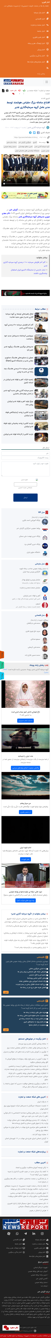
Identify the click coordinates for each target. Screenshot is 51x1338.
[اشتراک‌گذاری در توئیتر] (34, 133)
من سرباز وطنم (25, 803)
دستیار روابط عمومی (10, 146)
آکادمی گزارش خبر (41, 1278)
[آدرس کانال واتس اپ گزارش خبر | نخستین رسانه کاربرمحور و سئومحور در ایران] (17, 1233)
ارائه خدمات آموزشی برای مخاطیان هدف (32, 981)
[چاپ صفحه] (6, 90)
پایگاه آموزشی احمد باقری (31, 520)
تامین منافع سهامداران (25, 146)
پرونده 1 (2, 655)
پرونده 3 (2, 676)
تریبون (38, 603)
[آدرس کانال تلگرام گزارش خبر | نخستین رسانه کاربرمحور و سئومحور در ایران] (25, 1233)
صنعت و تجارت (44, 90)
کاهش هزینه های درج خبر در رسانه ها (33, 987)
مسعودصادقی (35, 639)
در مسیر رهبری (25, 812)
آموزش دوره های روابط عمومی (37, 1271)
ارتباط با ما (44, 1286)
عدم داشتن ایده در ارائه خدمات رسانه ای (32, 1019)
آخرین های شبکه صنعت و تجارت (32, 1096)
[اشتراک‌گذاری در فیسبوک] (37, 133)
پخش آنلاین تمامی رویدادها (36, 978)
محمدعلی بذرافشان (33, 623)
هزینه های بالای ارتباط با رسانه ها (35, 1012)
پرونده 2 (2, 665)
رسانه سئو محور (12, 142)
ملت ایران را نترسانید (25, 756)
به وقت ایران (41, 1101)
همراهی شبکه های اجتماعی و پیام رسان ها (32, 972)
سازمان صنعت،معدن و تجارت (30, 587)
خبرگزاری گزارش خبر (25, 142)
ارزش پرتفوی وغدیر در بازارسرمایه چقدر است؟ (30, 947)
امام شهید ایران (25, 847)
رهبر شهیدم (26, 859)
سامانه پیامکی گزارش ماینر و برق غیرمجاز (32, 1043)
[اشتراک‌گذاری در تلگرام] (30, 133)
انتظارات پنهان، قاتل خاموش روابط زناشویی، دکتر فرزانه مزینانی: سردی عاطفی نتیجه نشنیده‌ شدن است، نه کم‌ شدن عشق (27, 1076)
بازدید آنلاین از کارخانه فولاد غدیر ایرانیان (18, 434)
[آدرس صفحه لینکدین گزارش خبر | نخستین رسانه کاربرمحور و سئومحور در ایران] (34, 1233)
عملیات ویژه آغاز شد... (38, 1134)
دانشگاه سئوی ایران (33, 552)
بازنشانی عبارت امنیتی (25, 487)
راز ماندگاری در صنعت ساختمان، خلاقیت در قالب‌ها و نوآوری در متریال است (25, 5)
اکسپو (35, 142)
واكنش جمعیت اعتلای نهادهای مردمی (25, 768)
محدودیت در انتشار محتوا (37, 1025)
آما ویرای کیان (19, 1331)
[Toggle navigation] (47, 82)
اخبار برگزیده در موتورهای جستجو (32, 1038)
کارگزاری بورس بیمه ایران (31, 571)
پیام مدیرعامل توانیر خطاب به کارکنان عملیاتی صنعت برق (26, 1047)
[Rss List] (26, 67)
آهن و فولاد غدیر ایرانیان (31, 595)
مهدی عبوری (45, 150)
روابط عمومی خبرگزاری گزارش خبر (28, 528)
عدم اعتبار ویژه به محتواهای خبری (35, 1022)
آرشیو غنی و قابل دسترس (37, 975)
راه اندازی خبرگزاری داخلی (37, 968)
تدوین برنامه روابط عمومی (39, 1275)
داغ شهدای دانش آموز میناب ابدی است (25, 712)
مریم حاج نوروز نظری (33, 631)
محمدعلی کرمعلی (34, 647)
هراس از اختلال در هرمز (38, 1210)
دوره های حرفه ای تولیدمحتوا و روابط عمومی (25, 891)
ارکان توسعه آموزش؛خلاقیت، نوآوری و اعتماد (31, 1167)
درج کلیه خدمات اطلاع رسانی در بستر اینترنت (31, 984)
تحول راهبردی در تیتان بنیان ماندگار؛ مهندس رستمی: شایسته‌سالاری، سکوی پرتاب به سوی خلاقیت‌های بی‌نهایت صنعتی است (28, 1196)
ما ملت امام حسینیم (25, 720)
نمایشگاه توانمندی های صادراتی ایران (27, 150)
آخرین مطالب (40, 1162)
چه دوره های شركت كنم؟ (25, 900)
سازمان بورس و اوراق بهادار (31, 579)
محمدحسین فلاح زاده (32, 655)
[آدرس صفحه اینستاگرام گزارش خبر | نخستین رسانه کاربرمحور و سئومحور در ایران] (42, 1233)
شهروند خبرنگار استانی (40, 1267)
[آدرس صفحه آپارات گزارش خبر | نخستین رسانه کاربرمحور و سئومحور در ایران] (9, 1233)
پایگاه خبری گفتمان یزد (32, 544)
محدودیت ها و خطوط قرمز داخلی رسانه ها (32, 1015)
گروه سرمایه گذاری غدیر (36, 127)
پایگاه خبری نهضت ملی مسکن (29, 536)
